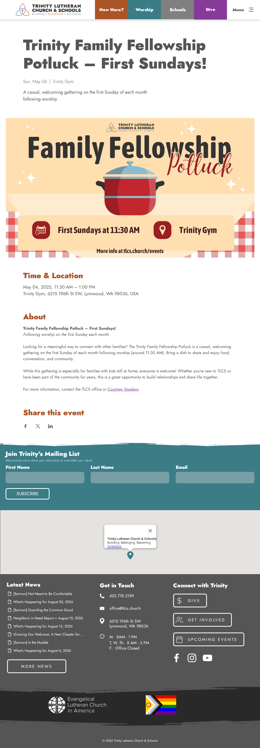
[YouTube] (207, 658)
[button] (111, 9)
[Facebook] (176, 658)
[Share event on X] (38, 426)
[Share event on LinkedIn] (50, 426)
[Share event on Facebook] (25, 426)
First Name (18, 467)
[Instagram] (192, 658)
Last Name (102, 467)
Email (181, 467)
